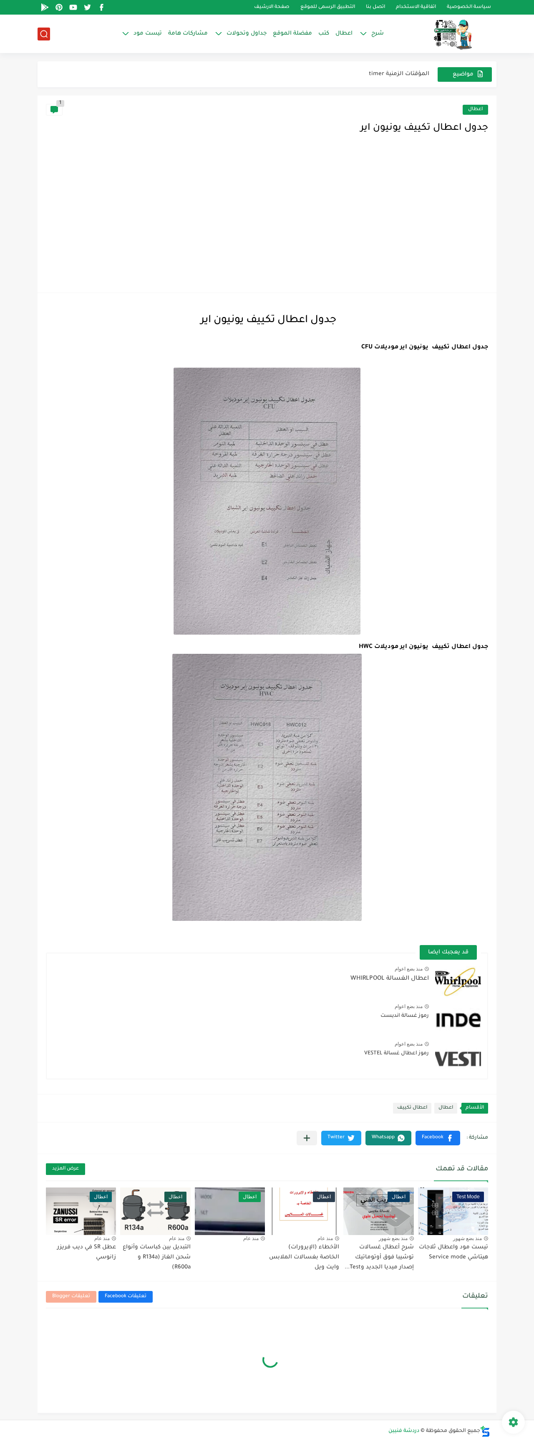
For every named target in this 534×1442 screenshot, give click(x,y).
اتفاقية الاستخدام (416, 7)
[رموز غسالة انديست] (458, 1019)
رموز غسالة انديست (404, 1016)
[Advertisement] (267, 221)
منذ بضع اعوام (409, 969)
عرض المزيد (65, 1169)
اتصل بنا (375, 7)
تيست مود (148, 33)
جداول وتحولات (247, 33)
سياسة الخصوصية (469, 7)
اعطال (344, 33)
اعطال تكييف (412, 1108)
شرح (377, 33)
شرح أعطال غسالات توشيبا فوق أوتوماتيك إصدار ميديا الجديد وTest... (379, 1257)
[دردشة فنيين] (444, 33)
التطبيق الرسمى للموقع (327, 7)
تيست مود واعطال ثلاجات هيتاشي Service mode (453, 1252)
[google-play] (45, 7)
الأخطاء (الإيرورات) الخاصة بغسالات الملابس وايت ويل (304, 1257)
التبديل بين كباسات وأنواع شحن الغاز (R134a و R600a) (157, 1257)
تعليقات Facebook (125, 1296)
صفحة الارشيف (272, 7)
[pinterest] (59, 7)
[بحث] (44, 34)
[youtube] (73, 7)
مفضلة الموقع (292, 33)
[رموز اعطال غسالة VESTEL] (458, 1056)
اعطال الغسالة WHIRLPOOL (389, 979)
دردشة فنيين (403, 1431)
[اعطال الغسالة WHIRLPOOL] (458, 981)
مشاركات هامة (188, 33)
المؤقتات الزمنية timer (399, 74)
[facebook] (101, 7)
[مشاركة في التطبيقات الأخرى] (307, 1138)
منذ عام (325, 1238)
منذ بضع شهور (467, 1238)
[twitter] (87, 7)
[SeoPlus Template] (485, 1431)
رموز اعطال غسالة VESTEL (396, 1053)
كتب (323, 33)
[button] (438, 1138)
